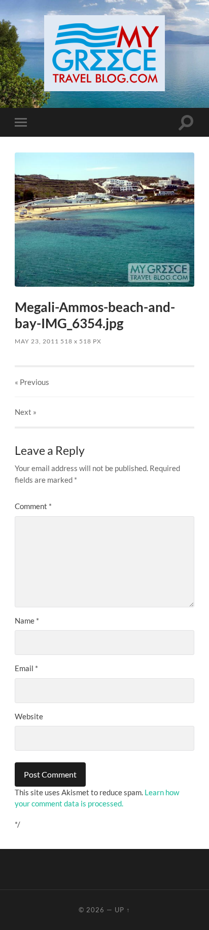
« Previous (32, 381)
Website (29, 716)
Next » (26, 411)
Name (27, 620)
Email (26, 668)
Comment (33, 506)
